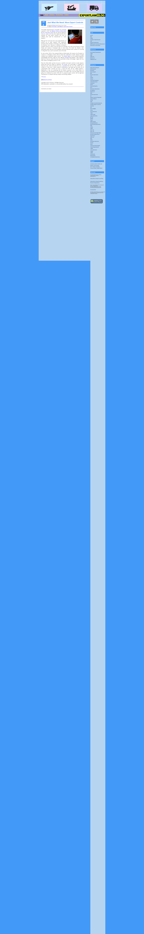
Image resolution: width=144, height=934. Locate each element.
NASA (91, 118)
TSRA (91, 148)
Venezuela (92, 154)
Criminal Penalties (94, 80)
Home (41, 14)
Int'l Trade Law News (95, 166)
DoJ (91, 87)
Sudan (91, 142)
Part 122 (92, 130)
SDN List (92, 56)
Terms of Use (59, 14)
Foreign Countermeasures (96, 103)
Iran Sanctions (93, 111)
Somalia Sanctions (94, 141)
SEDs (91, 140)
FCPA (91, 100)
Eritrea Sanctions (94, 94)
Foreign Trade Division (95, 39)
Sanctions (92, 135)
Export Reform (93, 98)
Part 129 (92, 131)
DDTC (91, 35)
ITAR (91, 53)
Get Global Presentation (95, 52)
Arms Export (54, 26)
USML (91, 152)
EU (91, 96)
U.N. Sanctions (93, 149)
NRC (91, 125)
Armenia (92, 70)
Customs (92, 83)
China (91, 79)
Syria (91, 144)
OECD (91, 127)
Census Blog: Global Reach (96, 168)
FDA (91, 101)
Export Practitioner (94, 42)
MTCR (91, 117)
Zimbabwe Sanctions (95, 157)
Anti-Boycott (93, 69)
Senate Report (67, 56)
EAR (91, 55)
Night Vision (93, 121)
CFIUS (91, 77)
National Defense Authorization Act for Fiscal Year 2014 (53, 31)
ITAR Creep (92, 114)
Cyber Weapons (60, 26)
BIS (91, 36)
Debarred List (93, 59)
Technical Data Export (95, 145)
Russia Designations (95, 134)
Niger (91, 120)
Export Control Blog (94, 165)
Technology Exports (94, 147)
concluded (64, 66)
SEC (91, 138)
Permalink (44, 76)
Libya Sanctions (93, 115)
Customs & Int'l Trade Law (96, 163)
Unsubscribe (93, 189)
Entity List (92, 58)
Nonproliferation (94, 123)
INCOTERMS (93, 108)
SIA (91, 41)
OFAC (91, 38)
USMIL (91, 151)
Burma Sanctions (94, 74)
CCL (91, 76)
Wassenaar (92, 155)
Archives (52, 14)
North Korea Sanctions (95, 124)
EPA (91, 93)
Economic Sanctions (95, 88)
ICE (91, 107)
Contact (66, 14)
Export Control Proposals (68, 26)
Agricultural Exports (94, 67)
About (46, 14)
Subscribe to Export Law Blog (96, 178)
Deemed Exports (94, 86)
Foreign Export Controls (95, 104)
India (91, 110)
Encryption (92, 90)
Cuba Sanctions (93, 81)
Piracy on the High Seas (95, 132)
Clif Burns (54, 25)
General (92, 105)
